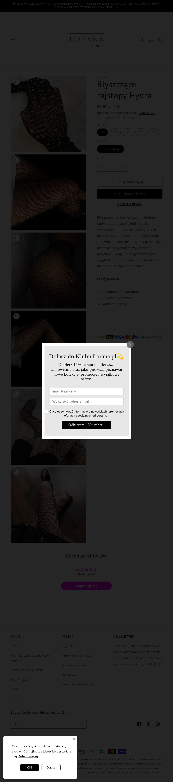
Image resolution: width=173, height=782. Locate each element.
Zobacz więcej (28, 756)
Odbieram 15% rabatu (86, 425)
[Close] (74, 739)
